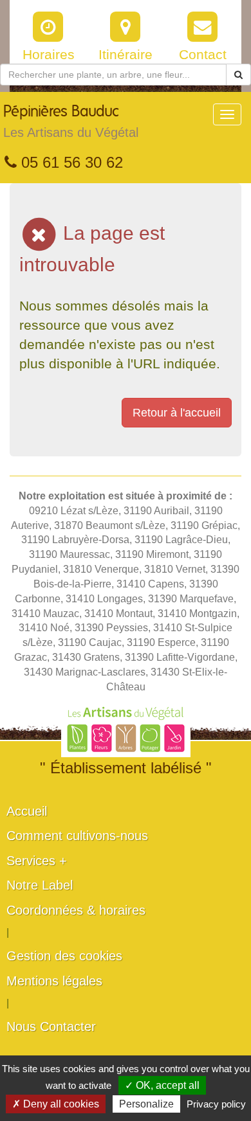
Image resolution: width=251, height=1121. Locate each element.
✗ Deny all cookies (55, 1104)
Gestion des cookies (64, 956)
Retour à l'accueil (177, 412)
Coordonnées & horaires (75, 910)
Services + (36, 861)
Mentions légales (54, 981)
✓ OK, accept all (162, 1085)
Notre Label (39, 885)
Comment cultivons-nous (77, 836)
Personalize (146, 1104)
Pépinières (70, 121)
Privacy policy (216, 1104)
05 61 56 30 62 (70, 162)
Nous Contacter (51, 1026)
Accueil (26, 811)
